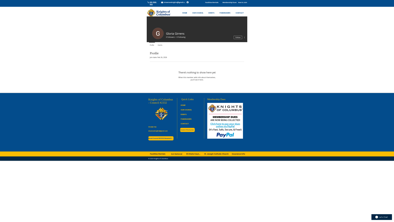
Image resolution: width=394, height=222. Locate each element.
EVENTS (184, 114)
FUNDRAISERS (185, 119)
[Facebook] (187, 2)
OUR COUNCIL (185, 110)
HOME (183, 105)
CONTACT (185, 124)
